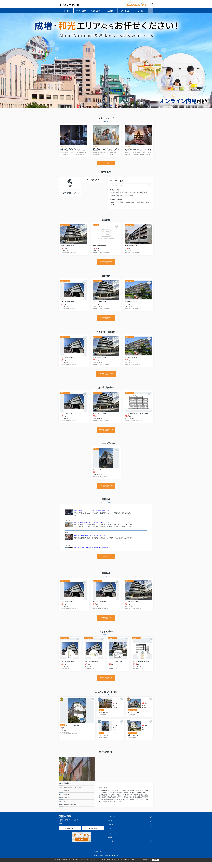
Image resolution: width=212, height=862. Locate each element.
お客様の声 (110, 825)
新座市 (142, 202)
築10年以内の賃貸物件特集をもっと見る (106, 430)
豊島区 (147, 202)
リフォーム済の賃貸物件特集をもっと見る (106, 486)
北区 (132, 202)
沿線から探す (95, 11)
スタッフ (110, 820)
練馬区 (128, 202)
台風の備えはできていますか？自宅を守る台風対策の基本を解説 (91, 547)
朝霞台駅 (139, 192)
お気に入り (95, 180)
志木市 (117, 202)
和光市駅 (113, 195)
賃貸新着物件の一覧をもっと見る (106, 618)
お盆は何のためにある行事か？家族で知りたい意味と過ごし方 (90, 535)
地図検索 (70, 185)
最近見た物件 (72, 193)
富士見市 (113, 205)
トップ (66, 11)
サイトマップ (116, 851)
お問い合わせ (124, 11)
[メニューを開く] (150, 10)
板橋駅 (131, 195)
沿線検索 (75, 181)
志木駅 (121, 192)
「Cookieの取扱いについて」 (133, 860)
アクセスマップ (112, 833)
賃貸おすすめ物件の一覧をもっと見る (106, 678)
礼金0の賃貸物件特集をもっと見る (106, 318)
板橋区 (112, 202)
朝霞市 (123, 202)
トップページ (111, 816)
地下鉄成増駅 (114, 192)
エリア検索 (64, 181)
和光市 (137, 202)
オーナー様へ (139, 11)
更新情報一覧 (106, 556)
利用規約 (95, 851)
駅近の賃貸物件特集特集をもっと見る (106, 262)
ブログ (109, 829)
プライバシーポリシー (105, 851)
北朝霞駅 (125, 195)
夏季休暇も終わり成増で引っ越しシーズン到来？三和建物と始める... (92, 522)
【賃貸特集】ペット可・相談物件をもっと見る (106, 374)
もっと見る (106, 163)
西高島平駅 (133, 192)
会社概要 (110, 11)
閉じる (155, 860)
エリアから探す (81, 11)
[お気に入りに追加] (84, 226)
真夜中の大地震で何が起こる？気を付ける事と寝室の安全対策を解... (92, 510)
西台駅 (145, 192)
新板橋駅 (119, 195)
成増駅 (126, 192)
